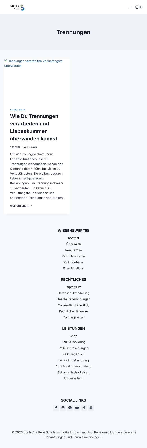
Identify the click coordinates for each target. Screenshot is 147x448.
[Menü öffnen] (130, 7)
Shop (73, 336)
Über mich (73, 244)
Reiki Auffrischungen (73, 348)
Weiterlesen (21, 205)
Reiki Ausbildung (73, 342)
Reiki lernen (73, 250)
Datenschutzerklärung (73, 293)
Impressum (73, 287)
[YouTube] (77, 408)
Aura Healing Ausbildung (73, 366)
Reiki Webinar (73, 262)
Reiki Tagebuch (74, 354)
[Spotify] (70, 408)
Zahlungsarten (73, 317)
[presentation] (37, 80)
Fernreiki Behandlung (73, 360)
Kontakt (73, 238)
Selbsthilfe (17, 109)
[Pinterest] (91, 408)
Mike (17, 146)
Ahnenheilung (73, 378)
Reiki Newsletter (73, 256)
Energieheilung (73, 268)
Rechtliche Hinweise (73, 311)
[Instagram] (63, 408)
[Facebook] (56, 408)
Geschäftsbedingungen (73, 299)
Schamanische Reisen (73, 372)
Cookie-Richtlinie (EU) (73, 305)
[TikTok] (84, 408)
